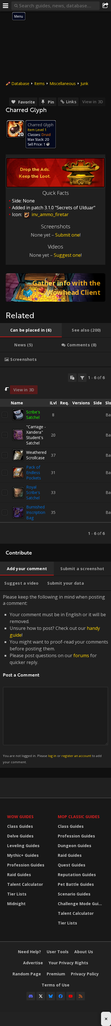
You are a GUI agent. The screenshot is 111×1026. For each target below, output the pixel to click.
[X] (40, 996)
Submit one (67, 235)
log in (52, 756)
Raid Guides (19, 874)
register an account (76, 756)
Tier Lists (16, 894)
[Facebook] (60, 996)
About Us (83, 951)
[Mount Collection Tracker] (55, 287)
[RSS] (80, 996)
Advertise (33, 962)
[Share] (105, 5)
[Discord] (30, 996)
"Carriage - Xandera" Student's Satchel (36, 435)
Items (39, 83)
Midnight (16, 903)
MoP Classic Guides (79, 816)
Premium (56, 974)
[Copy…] (72, 377)
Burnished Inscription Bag (35, 512)
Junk (84, 83)
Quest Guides (71, 865)
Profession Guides (25, 865)
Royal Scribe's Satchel (33, 492)
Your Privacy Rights (68, 962)
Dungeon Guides (74, 845)
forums (81, 655)
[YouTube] (70, 996)
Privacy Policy (85, 974)
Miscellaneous (63, 83)
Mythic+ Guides (23, 855)
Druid (46, 134)
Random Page (27, 974)
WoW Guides (20, 816)
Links (71, 101)
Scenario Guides (74, 894)
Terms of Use (55, 985)
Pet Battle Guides (76, 884)
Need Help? (29, 951)
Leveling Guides (23, 845)
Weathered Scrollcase (36, 455)
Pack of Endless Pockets (33, 472)
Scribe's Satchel (33, 414)
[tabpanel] (55, 455)
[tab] (31, 330)
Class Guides (20, 826)
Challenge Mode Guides (82, 903)
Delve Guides (20, 836)
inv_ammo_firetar (49, 214)
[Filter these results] (82, 377)
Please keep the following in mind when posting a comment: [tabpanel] (55, 679)
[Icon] (15, 129)
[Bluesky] (50, 996)
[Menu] (5, 5)
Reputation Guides (77, 874)
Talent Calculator (25, 884)
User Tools (58, 951)
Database (20, 83)
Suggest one (67, 255)
